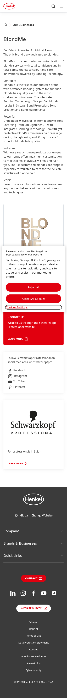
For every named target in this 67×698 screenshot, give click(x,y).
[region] (33, 279)
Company (11, 531)
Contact (31, 578)
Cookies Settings (16, 307)
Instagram (20, 376)
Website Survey (31, 608)
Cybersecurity (33, 670)
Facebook (19, 370)
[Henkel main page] (9, 6)
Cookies (33, 649)
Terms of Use (33, 635)
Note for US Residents (33, 656)
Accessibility (33, 663)
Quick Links (12, 555)
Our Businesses (23, 25)
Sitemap (33, 622)
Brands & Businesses (20, 543)
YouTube (19, 381)
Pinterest (19, 387)
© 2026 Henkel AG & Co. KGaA (33, 682)
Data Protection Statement (33, 642)
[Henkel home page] (5, 25)
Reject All (33, 287)
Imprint (33, 628)
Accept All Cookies (33, 299)
